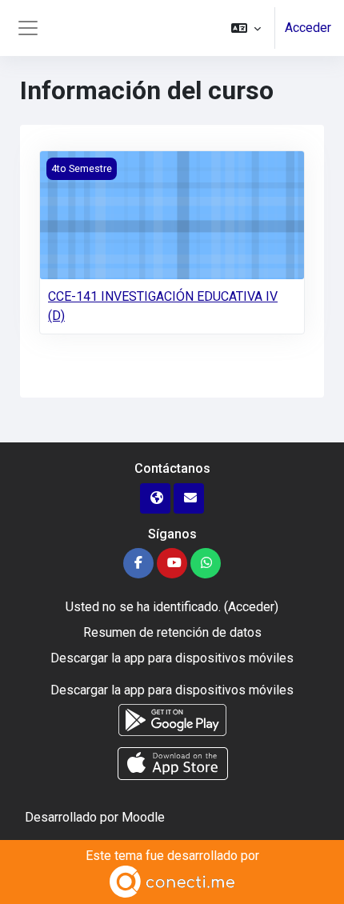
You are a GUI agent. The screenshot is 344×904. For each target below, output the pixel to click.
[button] (246, 28)
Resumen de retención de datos (172, 632)
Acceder (308, 27)
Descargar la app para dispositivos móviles (172, 658)
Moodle (143, 817)
